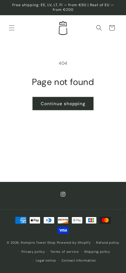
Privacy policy (33, 252)
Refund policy (107, 242)
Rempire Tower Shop (38, 242)
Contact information (79, 260)
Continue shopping (63, 104)
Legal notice (46, 260)
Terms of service (64, 252)
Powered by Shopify (74, 242)
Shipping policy (97, 252)
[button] (11, 27)
